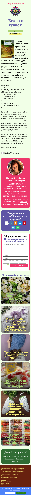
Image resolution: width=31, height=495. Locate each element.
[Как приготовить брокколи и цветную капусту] (15, 295)
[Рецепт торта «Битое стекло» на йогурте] (15, 375)
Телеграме (19, 459)
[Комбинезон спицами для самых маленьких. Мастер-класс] (15, 324)
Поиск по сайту (5, 483)
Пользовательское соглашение (9, 475)
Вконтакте (22, 456)
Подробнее (10, 493)
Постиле (15, 461)
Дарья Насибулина (20, 469)
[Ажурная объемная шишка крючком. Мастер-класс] (15, 408)
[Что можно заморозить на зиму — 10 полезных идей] (15, 438)
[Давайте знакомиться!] (15, 167)
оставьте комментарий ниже (15, 196)
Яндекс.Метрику (15, 490)
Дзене (15, 456)
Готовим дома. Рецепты (15, 31)
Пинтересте (9, 459)
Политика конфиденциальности (9, 477)
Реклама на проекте (6, 481)
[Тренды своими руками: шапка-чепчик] (15, 347)
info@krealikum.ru (20, 471)
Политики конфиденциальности (18, 263)
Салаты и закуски (15, 33)
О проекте (3, 480)
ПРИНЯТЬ (21, 493)
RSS (2, 484)
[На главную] (15, 15)
